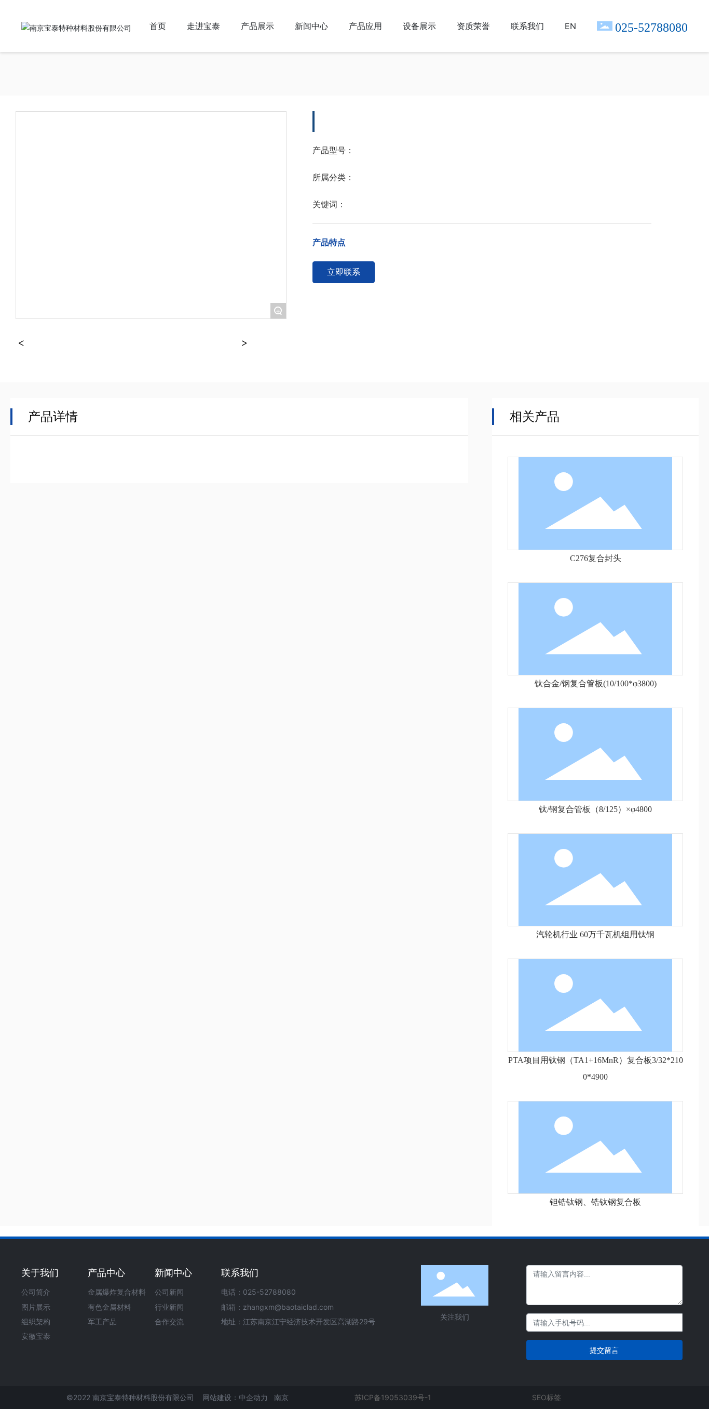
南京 (281, 1397)
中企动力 (253, 1397)
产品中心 (106, 1272)
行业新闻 (169, 1306)
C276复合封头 (595, 558)
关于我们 (40, 1272)
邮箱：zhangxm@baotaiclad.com (277, 1306)
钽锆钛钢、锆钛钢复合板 (595, 1202)
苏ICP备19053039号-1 (392, 1397)
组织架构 (35, 1321)
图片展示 (35, 1306)
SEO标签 (546, 1397)
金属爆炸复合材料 (117, 1291)
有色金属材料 (109, 1306)
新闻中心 (173, 1272)
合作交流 (169, 1321)
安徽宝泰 (35, 1336)
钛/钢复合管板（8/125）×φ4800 (595, 809)
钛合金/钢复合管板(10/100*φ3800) (596, 683)
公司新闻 (169, 1291)
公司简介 (35, 1291)
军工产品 (102, 1321)
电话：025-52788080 (258, 1291)
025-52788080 (651, 27)
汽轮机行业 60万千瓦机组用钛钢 (595, 934)
